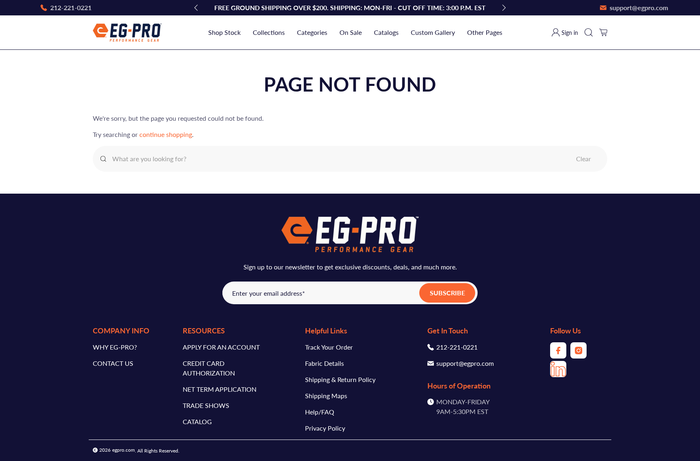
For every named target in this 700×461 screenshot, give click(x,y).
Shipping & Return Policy (340, 379)
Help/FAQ (319, 412)
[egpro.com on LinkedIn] (558, 374)
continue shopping (165, 134)
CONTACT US (113, 363)
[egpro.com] (127, 32)
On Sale (350, 32)
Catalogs (386, 32)
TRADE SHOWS (206, 405)
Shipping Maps (326, 395)
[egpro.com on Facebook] (558, 356)
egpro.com (123, 450)
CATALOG (197, 421)
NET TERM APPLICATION (219, 389)
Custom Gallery (433, 32)
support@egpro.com (465, 363)
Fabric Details (324, 363)
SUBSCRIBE (447, 293)
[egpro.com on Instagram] (578, 356)
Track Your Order (329, 347)
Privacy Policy (325, 428)
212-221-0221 (457, 347)
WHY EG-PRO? (115, 347)
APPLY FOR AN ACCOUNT (221, 347)
